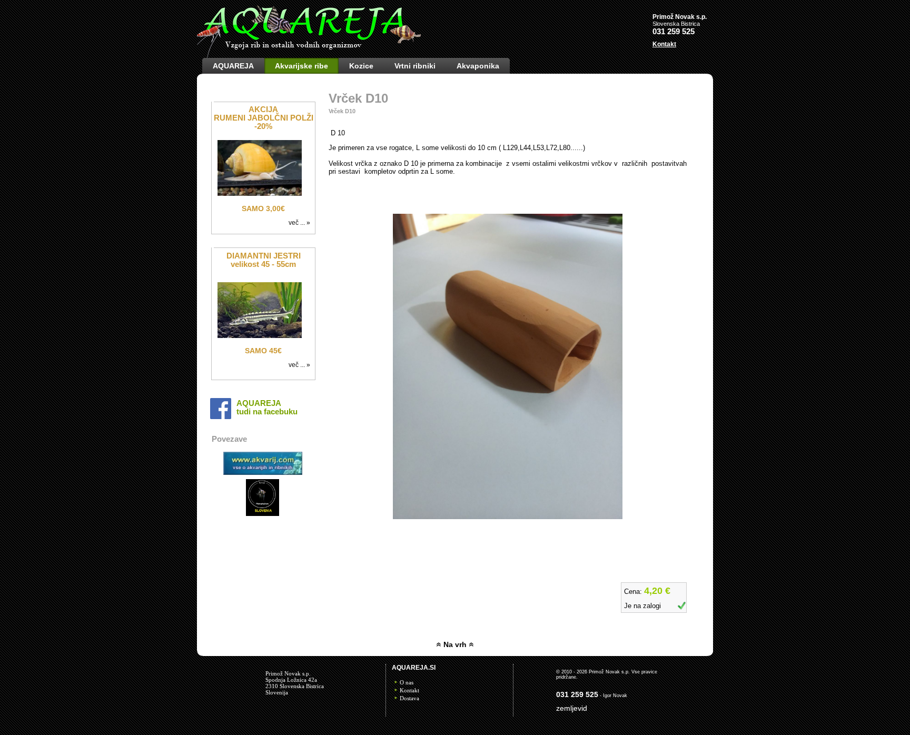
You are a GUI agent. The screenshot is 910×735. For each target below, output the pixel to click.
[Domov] (309, 55)
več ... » (301, 222)
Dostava (409, 698)
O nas (406, 682)
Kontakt (409, 690)
